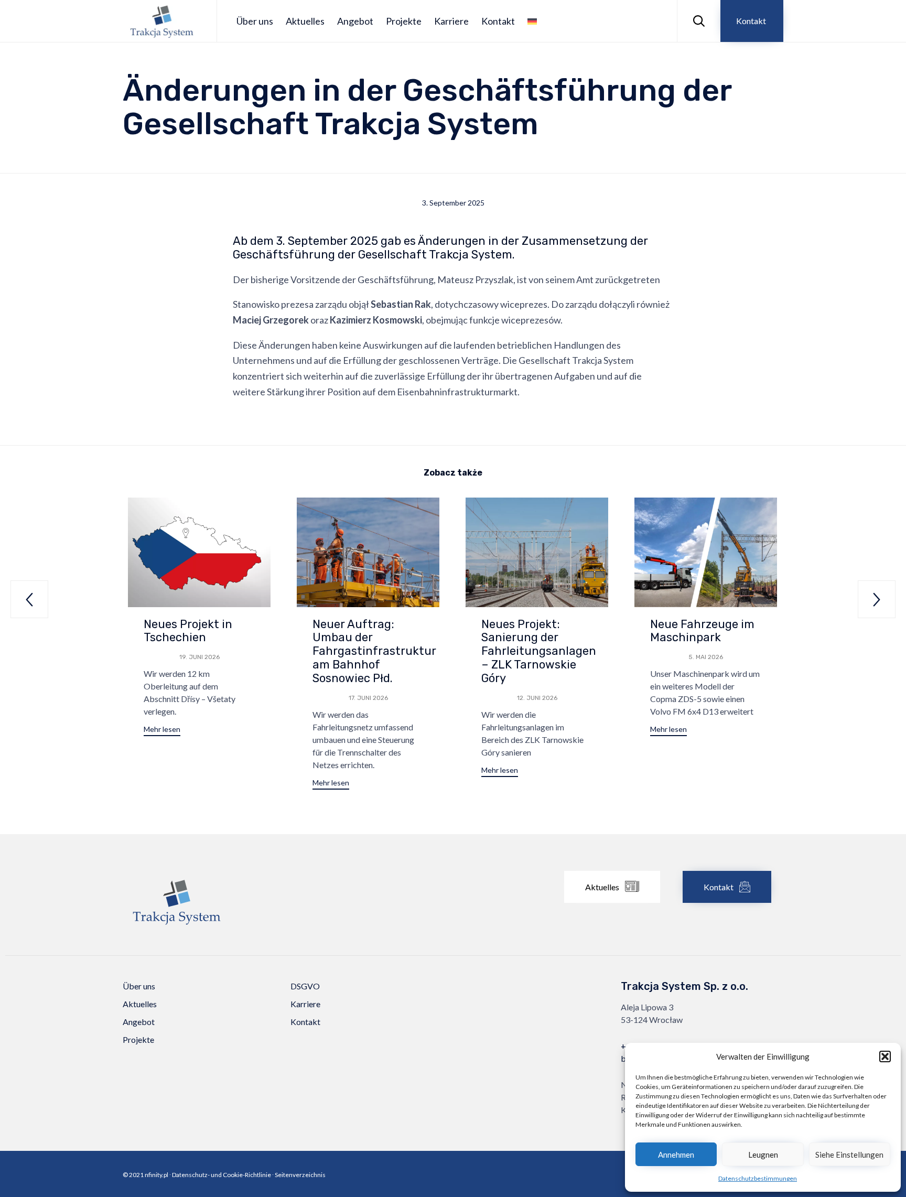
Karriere (451, 21)
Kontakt (498, 21)
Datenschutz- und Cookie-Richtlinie (221, 1175)
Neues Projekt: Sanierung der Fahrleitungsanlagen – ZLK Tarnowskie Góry (538, 651)
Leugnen (763, 1154)
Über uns (254, 21)
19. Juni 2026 (199, 657)
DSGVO (305, 986)
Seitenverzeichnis (300, 1175)
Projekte (404, 21)
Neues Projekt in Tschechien (188, 631)
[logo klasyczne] (177, 931)
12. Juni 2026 (537, 698)
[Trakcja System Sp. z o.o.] (162, 21)
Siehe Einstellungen (849, 1154)
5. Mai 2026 (705, 657)
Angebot (355, 21)
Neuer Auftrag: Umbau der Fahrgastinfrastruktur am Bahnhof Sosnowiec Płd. (374, 651)
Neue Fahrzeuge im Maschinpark (702, 631)
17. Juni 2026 (368, 698)
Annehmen (676, 1154)
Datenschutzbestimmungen (757, 1178)
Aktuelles (305, 21)
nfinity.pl (156, 1175)
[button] (885, 1056)
